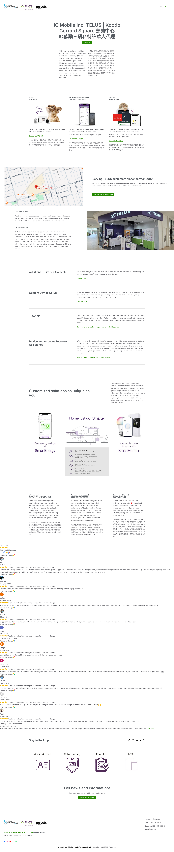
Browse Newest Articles (87, 797)
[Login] (165, 7)
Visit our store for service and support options (93, 357)
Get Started (87, 42)
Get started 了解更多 (36, 136)
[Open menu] (169, 7)
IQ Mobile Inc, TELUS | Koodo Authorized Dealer (75, 847)
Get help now (82, 301)
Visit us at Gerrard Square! (103, 194)
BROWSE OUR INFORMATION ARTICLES (18, 832)
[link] (161, 7)
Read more (150, 729)
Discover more (82, 278)
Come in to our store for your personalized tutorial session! (98, 327)
